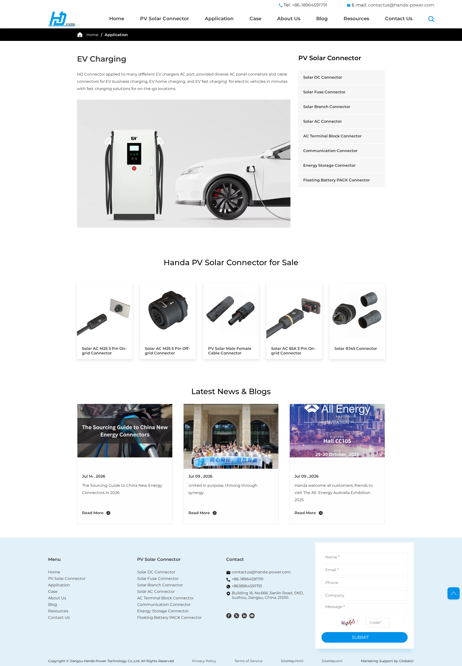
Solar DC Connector (322, 77)
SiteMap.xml (332, 661)
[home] (52, 18)
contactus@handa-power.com (401, 5)
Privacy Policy (204, 661)
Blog (322, 18)
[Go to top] (454, 593)
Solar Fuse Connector (324, 92)
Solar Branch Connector (326, 106)
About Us (288, 18)
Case (255, 18)
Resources (356, 18)
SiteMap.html (292, 661)
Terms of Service (248, 661)
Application (219, 18)
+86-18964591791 (247, 579)
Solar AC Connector (322, 121)
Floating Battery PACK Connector (336, 180)
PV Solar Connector (164, 18)
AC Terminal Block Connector (332, 136)
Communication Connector (330, 150)
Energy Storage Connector (329, 165)
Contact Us (398, 18)
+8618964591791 (247, 586)
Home (116, 18)
